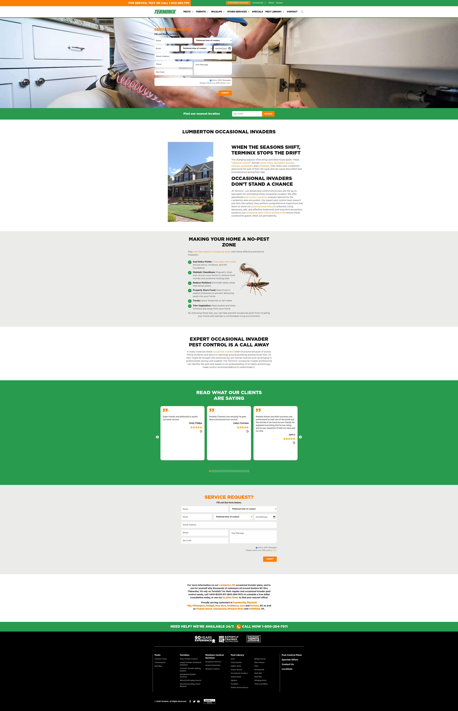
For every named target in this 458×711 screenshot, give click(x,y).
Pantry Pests (236, 677)
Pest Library (273, 12)
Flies (256, 666)
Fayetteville (239, 603)
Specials (257, 12)
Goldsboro (233, 606)
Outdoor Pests (161, 659)
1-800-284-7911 (179, 3)
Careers (279, 3)
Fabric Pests (236, 666)
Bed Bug (158, 666)
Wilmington (198, 606)
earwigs (235, 166)
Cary (242, 606)
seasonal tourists (241, 163)
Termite (201, 12)
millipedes (263, 166)
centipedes (247, 166)
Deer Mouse (259, 662)
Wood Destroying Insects (190, 680)
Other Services (237, 12)
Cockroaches (160, 662)
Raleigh (210, 606)
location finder (231, 598)
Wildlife (216, 12)
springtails (279, 163)
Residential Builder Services (188, 676)
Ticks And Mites (261, 684)
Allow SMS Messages (221, 80)
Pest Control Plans (292, 655)
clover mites (266, 163)
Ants (233, 659)
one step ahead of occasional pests (212, 252)
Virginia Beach (204, 609)
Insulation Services (213, 662)
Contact (292, 12)
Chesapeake (219, 609)
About (271, 3)
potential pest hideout (263, 207)
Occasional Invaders (239, 673)
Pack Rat (258, 673)
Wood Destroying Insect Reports (190, 685)
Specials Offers (290, 660)
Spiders (234, 680)
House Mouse (236, 670)
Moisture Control (212, 669)
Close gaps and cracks (224, 262)
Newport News (236, 609)
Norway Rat (259, 670)
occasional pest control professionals (266, 213)
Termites (184, 655)
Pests (187, 12)
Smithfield (254, 609)
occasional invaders (223, 352)
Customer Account (238, 3)
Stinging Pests (260, 680)
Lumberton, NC (227, 585)
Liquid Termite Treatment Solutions (190, 664)
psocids (290, 163)
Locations (287, 669)
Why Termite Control (189, 659)
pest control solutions (255, 197)
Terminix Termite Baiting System (190, 670)
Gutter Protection (212, 665)
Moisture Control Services (214, 656)
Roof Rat (258, 677)
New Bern (220, 606)
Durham (254, 606)
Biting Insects (260, 659)
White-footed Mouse (239, 687)
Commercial (257, 3)
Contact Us (288, 664)
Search (268, 114)
